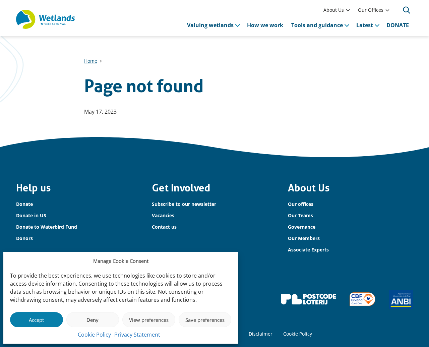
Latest (364, 25)
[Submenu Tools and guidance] (347, 25)
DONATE (397, 25)
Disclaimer (260, 334)
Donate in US (31, 215)
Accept (36, 319)
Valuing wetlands (210, 25)
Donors (24, 238)
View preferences (149, 319)
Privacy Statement (137, 334)
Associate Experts (308, 249)
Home (90, 61)
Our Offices (370, 10)
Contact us (164, 227)
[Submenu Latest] (377, 25)
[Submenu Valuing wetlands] (237, 25)
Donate (24, 204)
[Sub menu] (348, 10)
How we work (265, 25)
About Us (333, 10)
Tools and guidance (317, 25)
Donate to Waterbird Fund (46, 227)
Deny (92, 319)
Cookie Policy (94, 334)
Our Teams (300, 215)
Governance (301, 227)
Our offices (300, 204)
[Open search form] (406, 10)
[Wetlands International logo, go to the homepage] (45, 19)
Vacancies (163, 215)
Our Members (304, 238)
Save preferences (205, 319)
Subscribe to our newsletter (184, 204)
